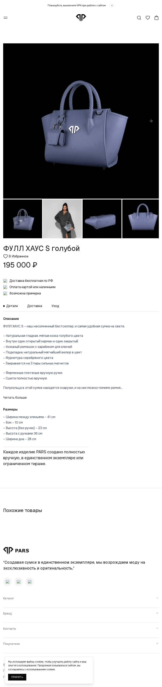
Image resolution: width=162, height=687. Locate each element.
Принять (17, 677)
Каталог (8, 598)
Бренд (7, 613)
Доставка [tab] (34, 306)
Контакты (9, 628)
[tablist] (81, 306)
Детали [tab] (12, 306)
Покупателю (11, 644)
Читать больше (15, 398)
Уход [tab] (55, 306)
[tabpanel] (81, 377)
